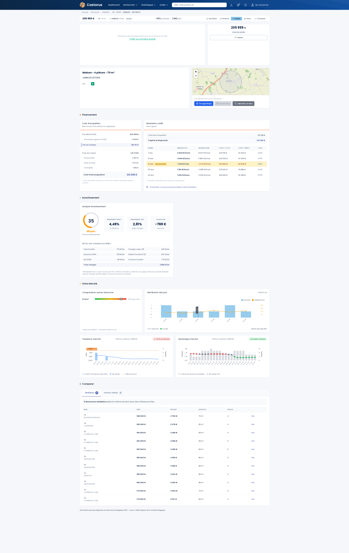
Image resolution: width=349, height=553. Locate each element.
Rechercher (129, 5)
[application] (207, 311)
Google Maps (205, 103)
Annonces (95, 12)
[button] (196, 72)
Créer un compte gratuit (142, 39)
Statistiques (147, 5)
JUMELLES (105, 12)
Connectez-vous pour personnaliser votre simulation (173, 187)
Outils (162, 5)
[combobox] (199, 5)
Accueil (85, 12)
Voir (252, 416)
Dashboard (114, 5)
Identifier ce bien (244, 103)
